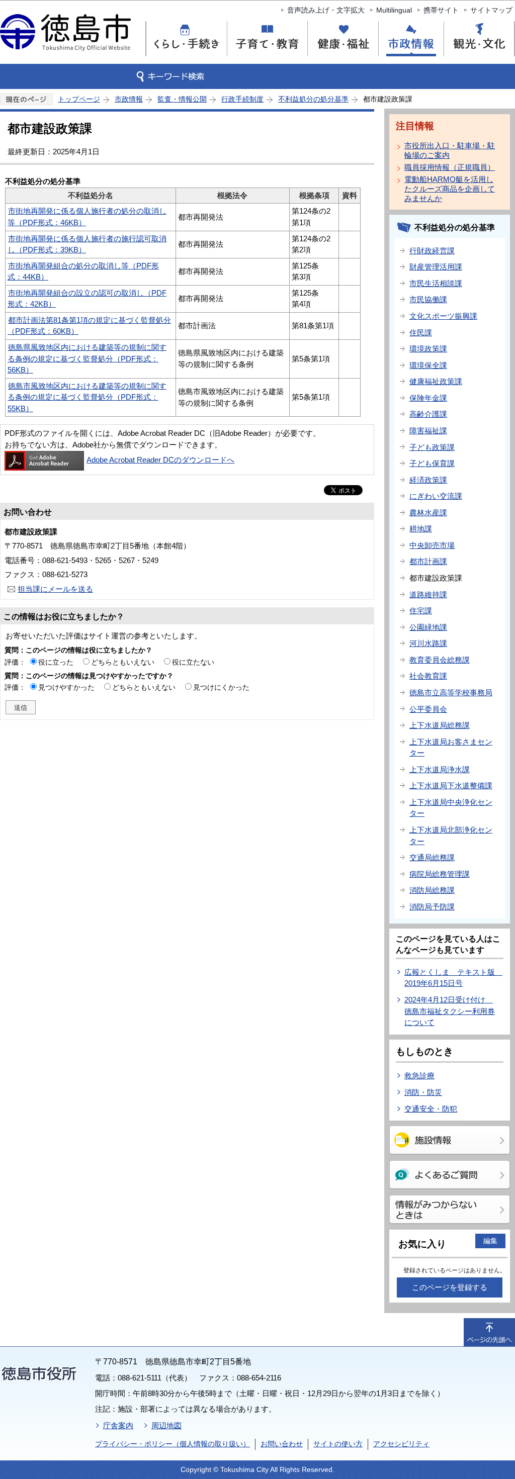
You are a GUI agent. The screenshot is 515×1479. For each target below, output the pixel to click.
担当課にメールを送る (55, 589)
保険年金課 (428, 398)
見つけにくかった (221, 687)
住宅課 (420, 610)
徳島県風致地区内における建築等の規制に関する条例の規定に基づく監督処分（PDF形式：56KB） (87, 358)
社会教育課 (428, 676)
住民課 (420, 332)
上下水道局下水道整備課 (450, 785)
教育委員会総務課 (439, 660)
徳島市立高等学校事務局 (450, 692)
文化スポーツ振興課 (443, 316)
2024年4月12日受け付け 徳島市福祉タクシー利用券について (449, 1011)
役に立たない (193, 662)
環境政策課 (428, 348)
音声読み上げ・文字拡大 (326, 10)
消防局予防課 (432, 906)
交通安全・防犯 (430, 1108)
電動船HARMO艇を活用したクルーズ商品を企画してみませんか (449, 189)
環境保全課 (428, 365)
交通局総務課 (432, 857)
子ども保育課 (432, 463)
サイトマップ (491, 10)
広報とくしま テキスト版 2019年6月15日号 (453, 978)
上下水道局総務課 (439, 725)
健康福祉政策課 (435, 381)
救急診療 (419, 1075)
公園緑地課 (428, 627)
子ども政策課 (432, 447)
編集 (490, 1241)
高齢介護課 (428, 414)
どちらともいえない (122, 662)
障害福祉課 (428, 430)
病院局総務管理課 (439, 874)
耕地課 (420, 528)
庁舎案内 (118, 1425)
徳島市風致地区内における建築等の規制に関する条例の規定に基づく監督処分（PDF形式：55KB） (87, 397)
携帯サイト (441, 10)
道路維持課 (428, 594)
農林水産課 (428, 512)
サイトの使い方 (338, 1444)
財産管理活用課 (435, 266)
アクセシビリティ (401, 1444)
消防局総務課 (432, 890)
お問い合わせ (282, 1444)
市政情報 (129, 99)
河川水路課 (428, 643)
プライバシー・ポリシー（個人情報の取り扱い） (172, 1444)
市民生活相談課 (435, 283)
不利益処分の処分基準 (313, 99)
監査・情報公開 (182, 99)
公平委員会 (428, 709)
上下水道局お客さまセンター (450, 747)
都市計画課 (428, 561)
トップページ (79, 99)
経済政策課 (428, 480)
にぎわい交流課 (435, 496)
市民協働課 (428, 299)
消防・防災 (423, 1092)
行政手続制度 (242, 99)
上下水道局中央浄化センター (450, 808)
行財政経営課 (432, 250)
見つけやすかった (66, 687)
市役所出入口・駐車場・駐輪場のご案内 (449, 150)
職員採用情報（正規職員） (449, 167)
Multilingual (394, 10)
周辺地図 (166, 1425)
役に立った (55, 662)
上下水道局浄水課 (439, 769)
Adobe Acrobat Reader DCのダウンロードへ (160, 459)
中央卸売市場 (432, 545)
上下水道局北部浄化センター (450, 835)
